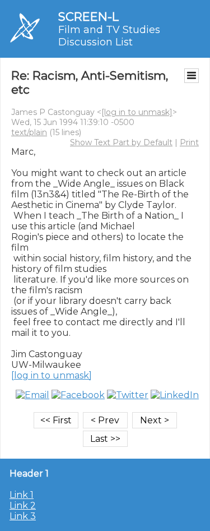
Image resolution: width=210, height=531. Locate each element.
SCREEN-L (88, 17)
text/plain (29, 132)
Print (189, 142)
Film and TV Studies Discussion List (109, 36)
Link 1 (22, 495)
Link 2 (23, 505)
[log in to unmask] (136, 112)
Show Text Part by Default (121, 142)
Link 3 (23, 516)
